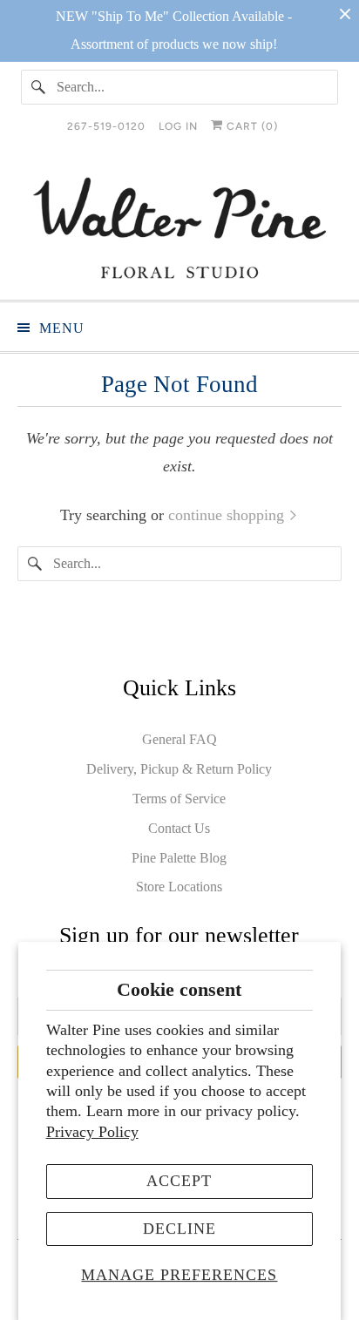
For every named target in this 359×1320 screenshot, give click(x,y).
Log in (178, 126)
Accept (179, 1180)
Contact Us (179, 828)
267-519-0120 (106, 126)
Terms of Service (179, 798)
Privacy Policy (92, 1132)
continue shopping (228, 515)
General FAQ (179, 739)
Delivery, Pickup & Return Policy (179, 769)
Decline (179, 1228)
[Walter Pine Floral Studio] (179, 228)
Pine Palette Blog (179, 857)
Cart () (250, 126)
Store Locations (179, 886)
